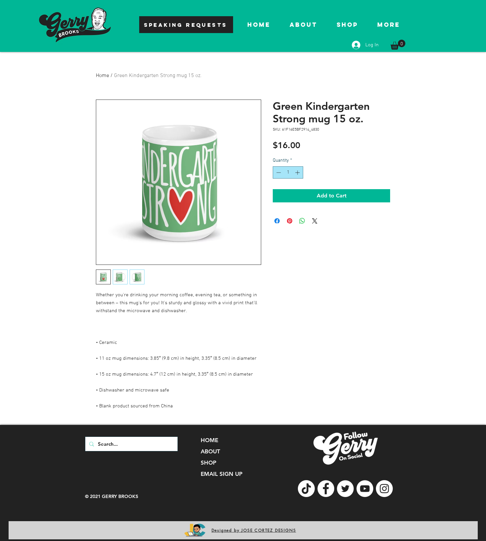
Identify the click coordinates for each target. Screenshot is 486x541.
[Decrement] (278, 172)
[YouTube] (364, 488)
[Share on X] (315, 221)
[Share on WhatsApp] (302, 221)
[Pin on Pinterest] (290, 221)
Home (102, 75)
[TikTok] (306, 488)
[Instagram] (384, 488)
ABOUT (210, 451)
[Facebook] (325, 488)
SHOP (208, 462)
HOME (209, 440)
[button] (397, 45)
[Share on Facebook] (277, 221)
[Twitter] (345, 488)
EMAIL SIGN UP (221, 474)
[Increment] (298, 172)
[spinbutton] (288, 172)
